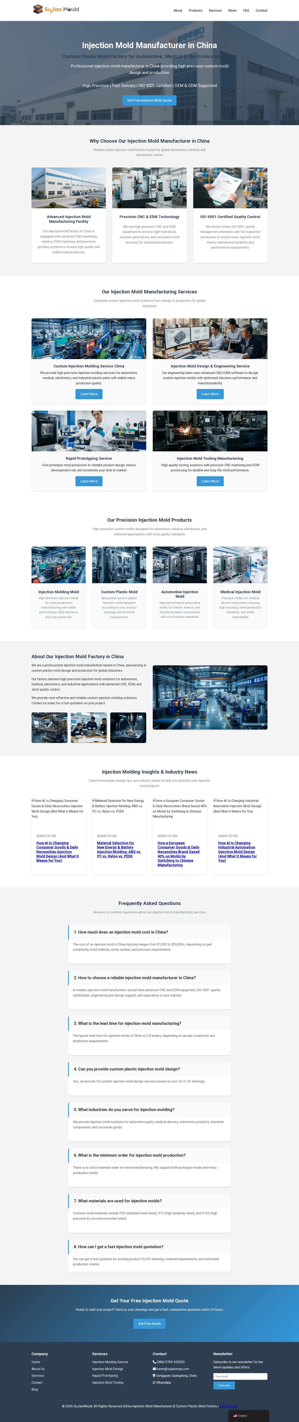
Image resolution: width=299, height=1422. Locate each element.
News (232, 10)
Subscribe (224, 1385)
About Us (38, 1369)
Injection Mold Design (107, 1369)
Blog (35, 1389)
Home (36, 1362)
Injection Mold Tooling (107, 1383)
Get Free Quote (149, 1324)
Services (215, 10)
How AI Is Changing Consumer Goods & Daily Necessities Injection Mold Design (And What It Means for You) (57, 852)
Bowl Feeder (228, 1406)
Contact (261, 10)
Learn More (89, 394)
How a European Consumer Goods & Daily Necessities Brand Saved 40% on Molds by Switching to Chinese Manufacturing (179, 854)
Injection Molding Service (110, 1362)
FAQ (246, 10)
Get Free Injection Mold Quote (149, 100)
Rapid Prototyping (105, 1376)
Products (195, 10)
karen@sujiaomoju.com (173, 1369)
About (178, 10)
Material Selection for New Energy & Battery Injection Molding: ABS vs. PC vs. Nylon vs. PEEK (119, 849)
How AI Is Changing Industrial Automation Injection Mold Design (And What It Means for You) (237, 852)
